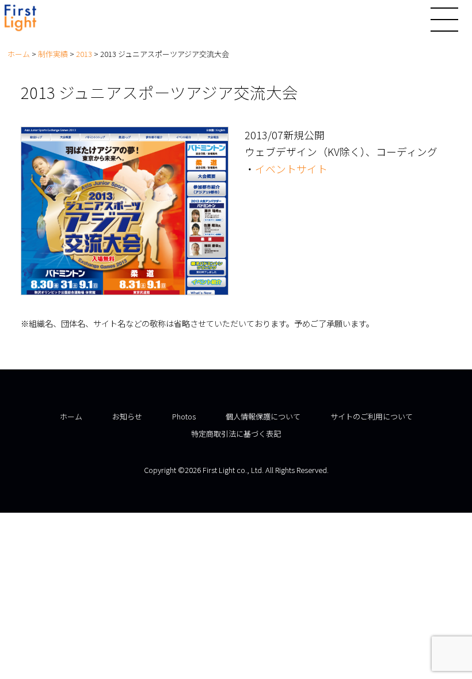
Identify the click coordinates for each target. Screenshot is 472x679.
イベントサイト (291, 168)
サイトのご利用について (371, 416)
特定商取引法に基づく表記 (236, 433)
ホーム (71, 416)
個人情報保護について (263, 416)
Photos (184, 416)
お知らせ (127, 416)
